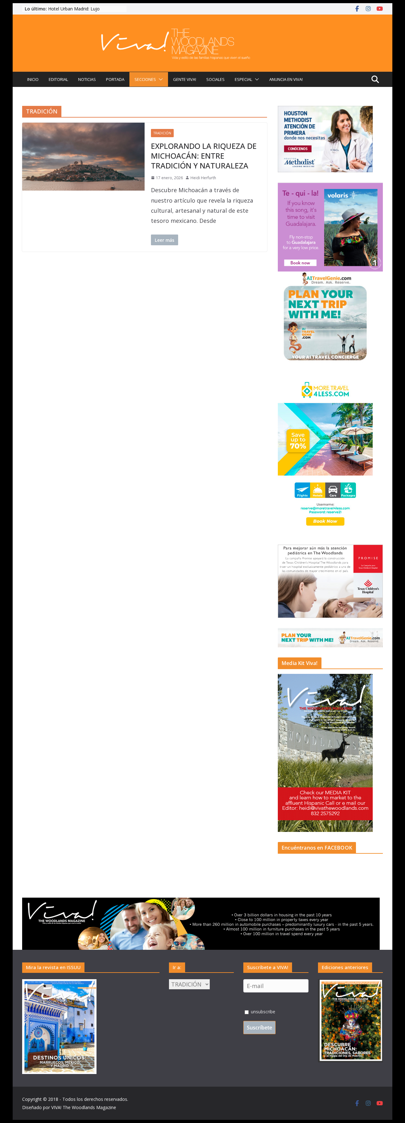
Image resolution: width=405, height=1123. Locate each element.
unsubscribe (262, 1012)
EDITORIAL (58, 79)
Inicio (33, 79)
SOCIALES (215, 79)
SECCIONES (145, 79)
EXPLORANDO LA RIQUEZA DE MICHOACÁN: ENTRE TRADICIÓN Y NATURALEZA (204, 156)
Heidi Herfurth (203, 177)
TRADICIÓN (162, 133)
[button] (159, 79)
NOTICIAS (87, 79)
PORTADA (115, 79)
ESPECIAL (243, 79)
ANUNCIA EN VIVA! (286, 79)
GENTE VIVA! (184, 79)
